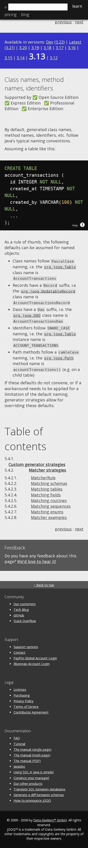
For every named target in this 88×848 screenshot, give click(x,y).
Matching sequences (51, 506)
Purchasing (22, 695)
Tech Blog (21, 609)
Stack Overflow (25, 621)
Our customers (25, 604)
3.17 (59, 47)
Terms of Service (26, 706)
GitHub (19, 615)
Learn (77, 6)
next (79, 22)
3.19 (35, 47)
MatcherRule (43, 477)
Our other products (28, 783)
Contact (19, 652)
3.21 (10, 47)
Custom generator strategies (37, 464)
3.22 (59, 42)
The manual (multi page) (32, 755)
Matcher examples (49, 517)
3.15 (8, 57)
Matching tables (47, 489)
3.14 (20, 57)
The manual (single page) (32, 749)
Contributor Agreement (31, 712)
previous (63, 22)
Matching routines (49, 500)
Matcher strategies (47, 470)
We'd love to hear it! (36, 561)
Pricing (10, 14)
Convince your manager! (31, 778)
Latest (75, 42)
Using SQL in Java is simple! (34, 772)
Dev (49, 42)
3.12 (54, 57)
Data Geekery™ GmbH (50, 820)
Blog (25, 14)
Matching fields (46, 495)
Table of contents (25, 438)
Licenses (20, 689)
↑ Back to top (44, 585)
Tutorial (19, 744)
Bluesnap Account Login (32, 664)
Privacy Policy (23, 701)
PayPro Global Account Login (35, 658)
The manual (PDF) (27, 761)
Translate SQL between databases (39, 789)
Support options (26, 647)
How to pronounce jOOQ (32, 800)
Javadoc (19, 766)
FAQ (17, 738)
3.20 (23, 47)
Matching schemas (49, 483)
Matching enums (47, 511)
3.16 (72, 47)
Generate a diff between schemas (39, 795)
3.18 (47, 47)
